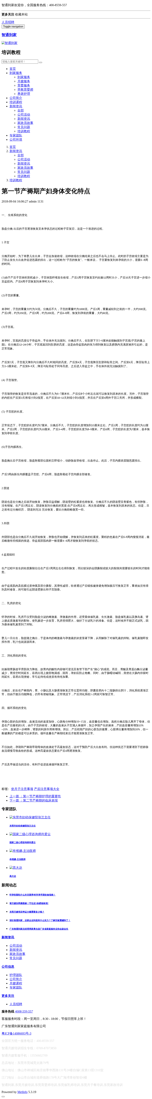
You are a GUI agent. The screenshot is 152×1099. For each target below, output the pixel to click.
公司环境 (16, 139)
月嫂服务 (23, 81)
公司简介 (16, 98)
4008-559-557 (24, 1011)
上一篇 (35, 796)
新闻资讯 (16, 106)
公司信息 (8, 966)
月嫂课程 (16, 983)
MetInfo (22, 1092)
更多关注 (8, 995)
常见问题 (23, 127)
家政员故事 (25, 123)
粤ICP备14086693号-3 (16, 1033)
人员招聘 (8, 22)
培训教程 (23, 131)
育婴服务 (23, 85)
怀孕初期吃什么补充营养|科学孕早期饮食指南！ (33, 895)
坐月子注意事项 (22, 789)
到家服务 (16, 73)
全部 (20, 110)
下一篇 (34, 800)
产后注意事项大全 (46, 789)
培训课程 (16, 102)
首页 (13, 68)
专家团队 (16, 135)
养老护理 (23, 93)
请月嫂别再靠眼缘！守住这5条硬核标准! (29, 903)
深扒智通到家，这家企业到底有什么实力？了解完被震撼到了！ (40, 920)
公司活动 (23, 114)
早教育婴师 (25, 89)
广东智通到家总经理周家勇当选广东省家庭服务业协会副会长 (39, 929)
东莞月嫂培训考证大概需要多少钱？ (27, 912)
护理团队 (16, 975)
